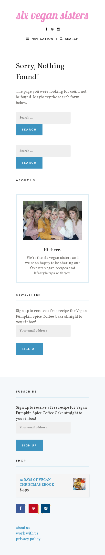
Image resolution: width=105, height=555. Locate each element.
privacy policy (28, 539)
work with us (27, 533)
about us (23, 528)
